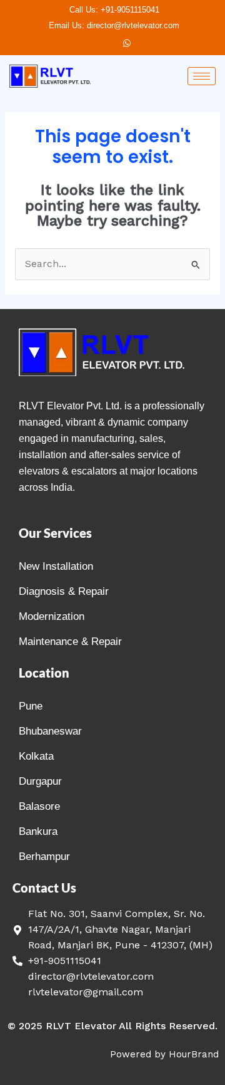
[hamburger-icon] (202, 76)
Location (44, 672)
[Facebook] (105, 43)
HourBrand (194, 1054)
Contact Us (44, 887)
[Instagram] (127, 43)
